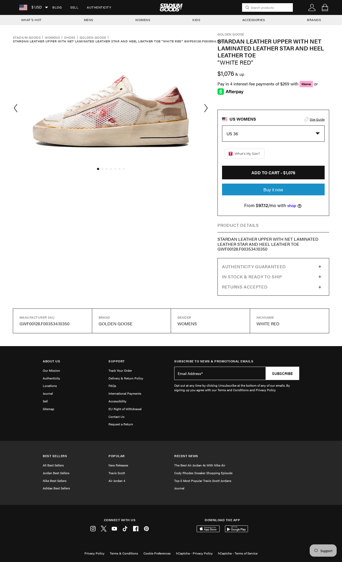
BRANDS (314, 19)
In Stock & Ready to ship (252, 277)
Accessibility (117, 401)
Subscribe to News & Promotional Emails (213, 361)
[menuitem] (57, 7)
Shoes (69, 37)
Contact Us (116, 416)
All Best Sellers (53, 465)
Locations (50, 385)
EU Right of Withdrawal (125, 408)
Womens (52, 37)
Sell (74, 7)
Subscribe (282, 373)
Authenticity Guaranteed (254, 266)
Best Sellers (55, 456)
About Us (51, 361)
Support (116, 361)
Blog (57, 7)
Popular (116, 456)
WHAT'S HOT (31, 19)
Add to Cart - (273, 172)
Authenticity (99, 7)
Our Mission (51, 370)
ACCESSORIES (253, 19)
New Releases (118, 465)
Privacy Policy (94, 553)
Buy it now (273, 190)
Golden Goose (93, 37)
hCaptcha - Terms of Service (238, 553)
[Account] (312, 7)
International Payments (124, 393)
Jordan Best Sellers (56, 472)
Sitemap (48, 408)
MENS (88, 19)
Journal (48, 393)
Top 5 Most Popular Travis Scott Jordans (202, 480)
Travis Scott (116, 472)
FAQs (112, 385)
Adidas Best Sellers (56, 488)
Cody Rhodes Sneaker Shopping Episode (203, 472)
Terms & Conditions (124, 553)
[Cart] (325, 7)
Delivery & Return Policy (125, 378)
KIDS (196, 19)
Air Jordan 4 (116, 480)
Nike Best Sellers (55, 480)
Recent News (186, 456)
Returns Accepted (244, 287)
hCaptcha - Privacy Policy (194, 553)
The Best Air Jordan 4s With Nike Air (199, 465)
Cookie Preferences (157, 553)
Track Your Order (120, 370)
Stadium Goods (27, 37)
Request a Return (120, 424)
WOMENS (142, 19)
